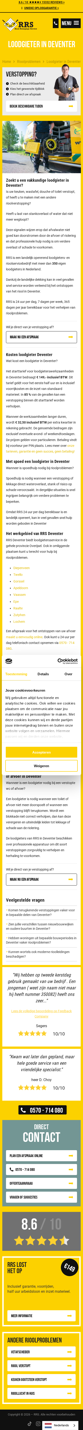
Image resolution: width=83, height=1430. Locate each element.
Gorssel (18, 581)
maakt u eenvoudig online (24, 637)
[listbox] (60, 1425)
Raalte (18, 608)
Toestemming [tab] (16, 674)
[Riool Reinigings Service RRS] (19, 25)
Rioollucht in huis (23, 1393)
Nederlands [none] (61, 1425)
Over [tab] (68, 674)
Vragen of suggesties (23, 1197)
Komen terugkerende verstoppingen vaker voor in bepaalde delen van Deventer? (40, 912)
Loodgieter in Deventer (64, 61)
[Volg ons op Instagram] (38, 1423)
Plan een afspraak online (26, 1156)
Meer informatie (21, 1316)
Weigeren (41, 766)
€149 (69, 1267)
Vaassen (19, 595)
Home (6, 61)
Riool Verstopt (20, 1366)
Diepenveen (21, 568)
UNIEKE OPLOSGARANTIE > (41, 8)
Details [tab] (43, 674)
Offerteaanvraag (21, 1183)
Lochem (19, 621)
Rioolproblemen (29, 61)
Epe (16, 601)
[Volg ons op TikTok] (30, 1423)
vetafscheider (20, 1352)
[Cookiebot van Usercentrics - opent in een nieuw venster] (58, 661)
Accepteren (41, 752)
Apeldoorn (20, 588)
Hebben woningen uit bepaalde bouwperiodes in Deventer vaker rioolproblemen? (41, 940)
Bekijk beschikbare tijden (26, 106)
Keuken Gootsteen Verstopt (29, 1379)
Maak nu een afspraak (24, 337)
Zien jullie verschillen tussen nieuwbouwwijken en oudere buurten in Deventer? (40, 926)
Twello (18, 574)
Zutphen (19, 615)
